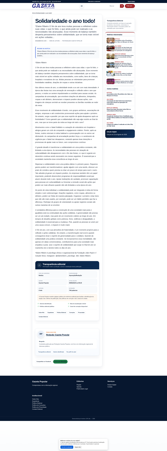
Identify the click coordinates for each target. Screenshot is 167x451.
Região (79, 384)
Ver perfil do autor (71, 352)
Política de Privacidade (39, 407)
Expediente (51, 312)
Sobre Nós (41, 312)
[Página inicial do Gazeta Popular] (43, 6)
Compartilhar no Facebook (44, 361)
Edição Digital (131, 1)
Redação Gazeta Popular (57, 335)
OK (122, 6)
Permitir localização (66, 447)
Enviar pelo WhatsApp (60, 361)
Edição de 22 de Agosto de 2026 (117, 134)
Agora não (78, 447)
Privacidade (81, 312)
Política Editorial (61, 312)
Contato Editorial (43, 316)
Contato (110, 387)
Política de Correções (38, 405)
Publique (129, 6)
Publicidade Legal (82, 389)
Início (33, 13)
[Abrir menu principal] (82, 6)
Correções (72, 312)
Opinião (79, 387)
